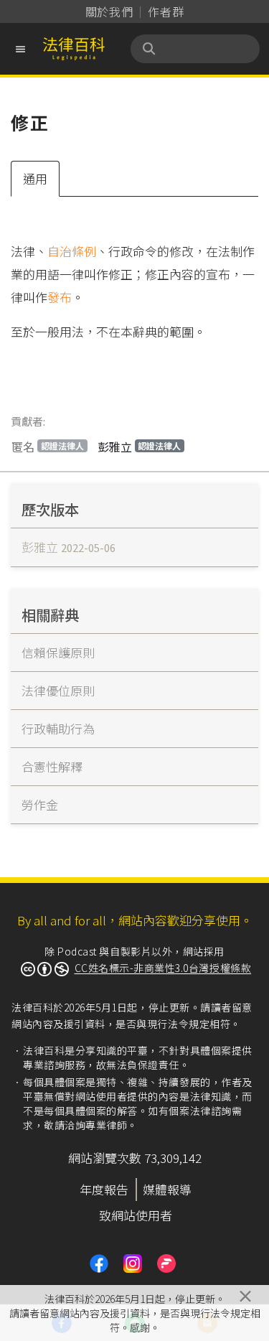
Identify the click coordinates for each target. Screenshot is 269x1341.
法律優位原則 (58, 690)
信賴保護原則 (58, 652)
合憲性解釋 (52, 766)
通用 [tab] (35, 178)
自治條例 (71, 251)
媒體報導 (167, 1189)
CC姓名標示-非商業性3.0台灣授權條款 (163, 968)
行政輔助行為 (58, 728)
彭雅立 (139, 446)
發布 (59, 297)
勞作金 (40, 804)
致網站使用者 (135, 1215)
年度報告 (104, 1189)
